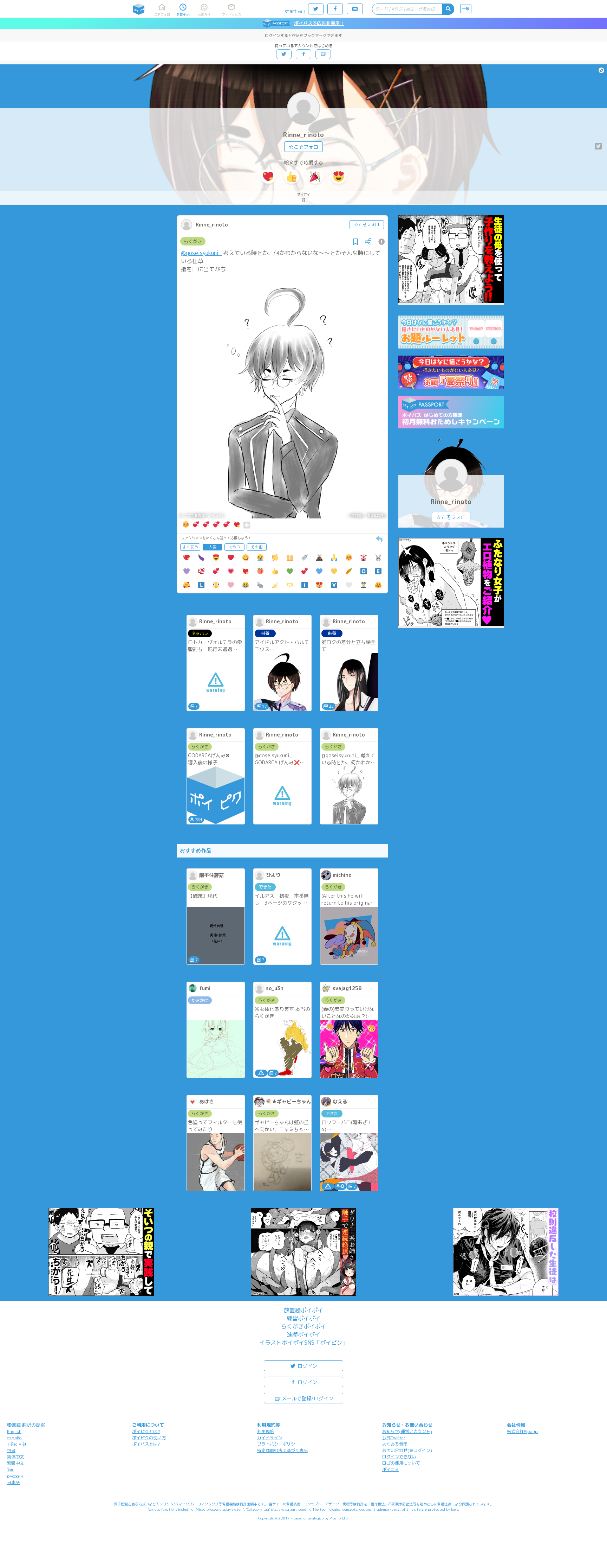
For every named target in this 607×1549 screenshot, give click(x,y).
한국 (11, 1450)
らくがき (193, 241)
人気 (212, 547)
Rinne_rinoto (303, 134)
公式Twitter (394, 1438)
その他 (256, 547)
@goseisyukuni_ (201, 253)
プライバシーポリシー (278, 1444)
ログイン (306, 1366)
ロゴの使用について (401, 1463)
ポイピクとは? (146, 1431)
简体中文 (15, 1457)
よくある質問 (394, 1444)
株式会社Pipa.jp (522, 1431)
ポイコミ (390, 1469)
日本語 (13, 1482)
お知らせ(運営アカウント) (407, 1431)
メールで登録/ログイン (306, 1398)
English (14, 1431)
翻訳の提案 (33, 1425)
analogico (316, 1518)
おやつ (234, 547)
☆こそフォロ (303, 147)
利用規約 (265, 1431)
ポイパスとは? (146, 1444)
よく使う (190, 547)
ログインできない (399, 1457)
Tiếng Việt (17, 1444)
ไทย (10, 1470)
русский (15, 1476)
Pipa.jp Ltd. (339, 1518)
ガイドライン (269, 1438)
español (14, 1438)
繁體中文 (15, 1463)
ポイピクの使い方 (149, 1438)
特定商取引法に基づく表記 (282, 1450)
